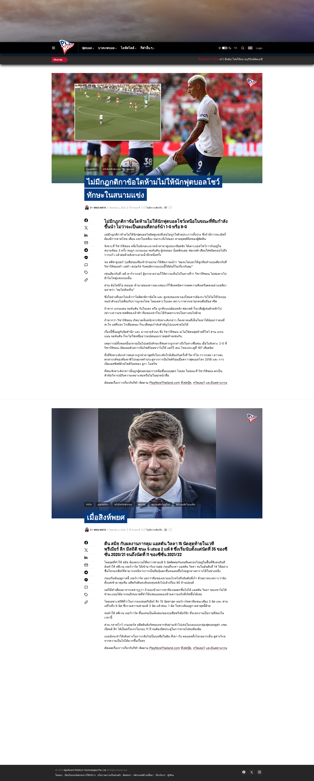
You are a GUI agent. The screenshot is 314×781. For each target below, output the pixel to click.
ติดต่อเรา (127, 775)
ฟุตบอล (130, 169)
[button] (53, 48)
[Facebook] (244, 772)
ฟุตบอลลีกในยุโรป (160, 504)
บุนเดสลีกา (91, 169)
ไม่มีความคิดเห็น (154, 207)
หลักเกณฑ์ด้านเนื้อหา (143, 775)
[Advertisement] (116, 12)
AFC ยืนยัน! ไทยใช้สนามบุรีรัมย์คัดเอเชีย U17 (219, 59)
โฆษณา (59, 775)
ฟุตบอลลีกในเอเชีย (185, 504)
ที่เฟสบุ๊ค (186, 382)
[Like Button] (165, 207)
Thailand (252, 50)
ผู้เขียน (171, 775)
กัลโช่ (89, 504)
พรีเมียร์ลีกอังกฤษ (111, 169)
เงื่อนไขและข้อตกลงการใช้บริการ (80, 775)
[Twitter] (252, 772)
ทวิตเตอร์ (199, 382)
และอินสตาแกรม (216, 382)
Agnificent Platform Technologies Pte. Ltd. (85, 770)
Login (259, 48)
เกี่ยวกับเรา (160, 775)
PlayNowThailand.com (164, 382)
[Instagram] (259, 772)
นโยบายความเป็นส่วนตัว (109, 775)
